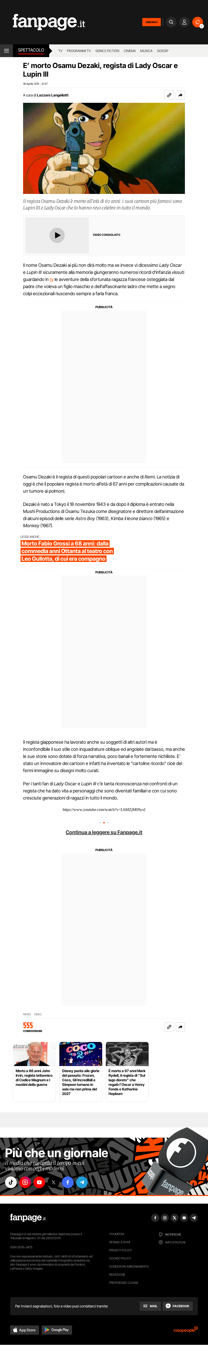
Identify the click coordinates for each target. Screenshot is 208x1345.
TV (60, 51)
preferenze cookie (123, 1283)
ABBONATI (152, 22)
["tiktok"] (11, 1182)
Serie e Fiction (107, 51)
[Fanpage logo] (42, 22)
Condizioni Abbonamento (129, 1266)
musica (146, 51)
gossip (162, 51)
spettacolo (31, 50)
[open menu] (6, 50)
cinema (130, 51)
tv (52, 279)
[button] (180, 95)
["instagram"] (25, 1182)
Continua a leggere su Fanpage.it (104, 832)
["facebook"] (68, 1182)
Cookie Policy (120, 1258)
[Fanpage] (28, 1218)
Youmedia (116, 1234)
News (27, 1014)
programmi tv (79, 51)
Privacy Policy (120, 1250)
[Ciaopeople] (186, 1331)
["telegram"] (82, 1182)
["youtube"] (39, 1182)
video (38, 1014)
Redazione (117, 1274)
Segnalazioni (119, 1242)
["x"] (53, 1182)
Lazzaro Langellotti (52, 95)
